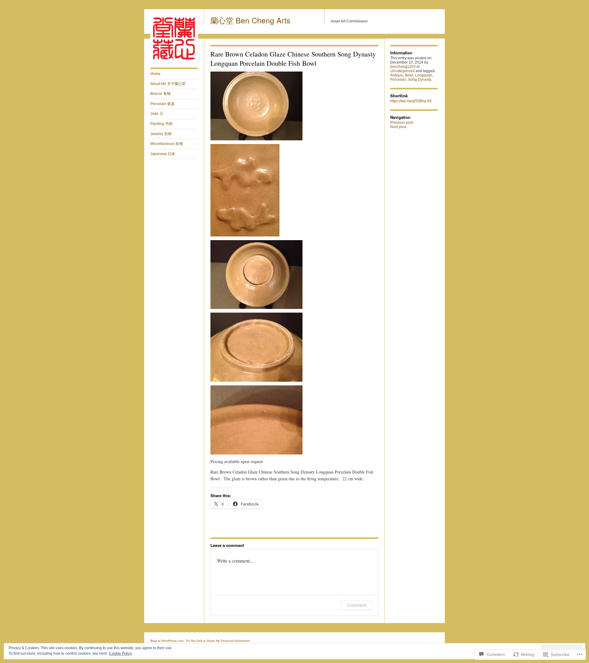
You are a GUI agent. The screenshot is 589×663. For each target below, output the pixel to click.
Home (155, 74)
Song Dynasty (419, 79)
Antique (396, 75)
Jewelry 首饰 (160, 134)
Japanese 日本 (162, 154)
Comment (357, 605)
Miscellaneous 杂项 (166, 144)
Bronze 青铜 (160, 94)
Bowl (409, 75)
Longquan (423, 75)
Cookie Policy (120, 653)
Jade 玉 (156, 113)
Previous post (401, 122)
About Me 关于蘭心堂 (168, 84)
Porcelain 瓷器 (162, 104)
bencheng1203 (403, 66)
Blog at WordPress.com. (167, 640)
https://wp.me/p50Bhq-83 (411, 101)
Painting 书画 (161, 124)
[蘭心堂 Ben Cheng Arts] (174, 60)
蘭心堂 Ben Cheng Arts (250, 19)
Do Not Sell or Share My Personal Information (218, 640)
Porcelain (398, 79)
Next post (398, 127)
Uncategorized (402, 71)
